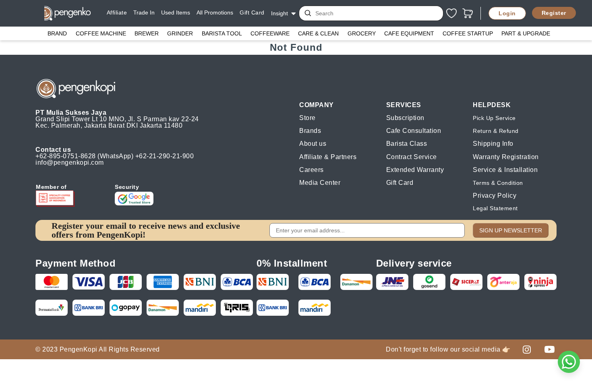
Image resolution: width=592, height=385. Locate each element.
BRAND (57, 33)
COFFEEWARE (270, 33)
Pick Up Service (494, 118)
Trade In (144, 12)
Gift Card (252, 12)
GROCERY (362, 33)
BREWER (147, 33)
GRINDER (180, 33)
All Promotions (215, 12)
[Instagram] (527, 349)
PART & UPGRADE (525, 33)
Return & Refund (496, 131)
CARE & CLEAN (318, 33)
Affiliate (117, 12)
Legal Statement (495, 208)
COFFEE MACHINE (101, 33)
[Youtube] (549, 349)
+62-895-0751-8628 (65, 156)
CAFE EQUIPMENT (409, 33)
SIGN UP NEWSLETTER (510, 230)
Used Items (175, 12)
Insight (279, 13)
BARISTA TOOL (222, 33)
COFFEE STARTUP (468, 33)
